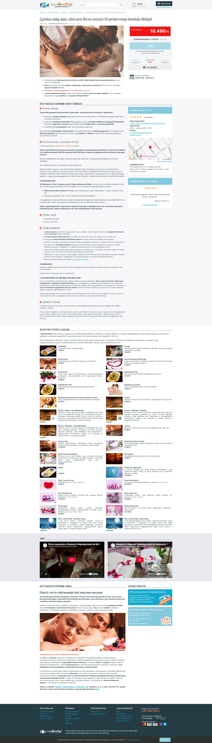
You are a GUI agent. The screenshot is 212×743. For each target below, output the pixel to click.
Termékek (43, 714)
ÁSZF (118, 711)
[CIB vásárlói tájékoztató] (147, 718)
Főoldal (42, 12)
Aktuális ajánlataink (47, 711)
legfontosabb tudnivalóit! (80, 259)
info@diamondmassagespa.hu (155, 123)
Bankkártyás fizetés (123, 718)
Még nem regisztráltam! (164, 7)
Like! (97, 689)
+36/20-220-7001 (136, 123)
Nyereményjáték (46, 718)
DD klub (68, 716)
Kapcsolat (68, 723)
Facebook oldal (135, 135)
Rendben (165, 740)
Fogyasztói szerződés (124, 716)
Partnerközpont (96, 711)
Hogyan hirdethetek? (98, 714)
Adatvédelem (121, 714)
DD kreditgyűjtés (71, 714)
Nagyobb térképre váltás (164, 161)
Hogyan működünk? (72, 711)
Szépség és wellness (53, 12)
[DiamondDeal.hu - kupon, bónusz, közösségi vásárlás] (56, 5)
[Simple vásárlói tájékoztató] (161, 718)
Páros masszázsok (76, 12)
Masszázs (65, 12)
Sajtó (67, 721)
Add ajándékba (151, 67)
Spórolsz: (165, 60)
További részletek (132, 740)
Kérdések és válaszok (73, 718)
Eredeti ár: (135, 60)
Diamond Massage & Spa (140, 110)
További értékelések (150, 205)
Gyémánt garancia (122, 721)
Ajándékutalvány (46, 716)
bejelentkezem (165, 3)
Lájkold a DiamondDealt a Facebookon (70, 687)
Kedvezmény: (150, 59)
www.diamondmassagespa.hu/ (141, 133)
